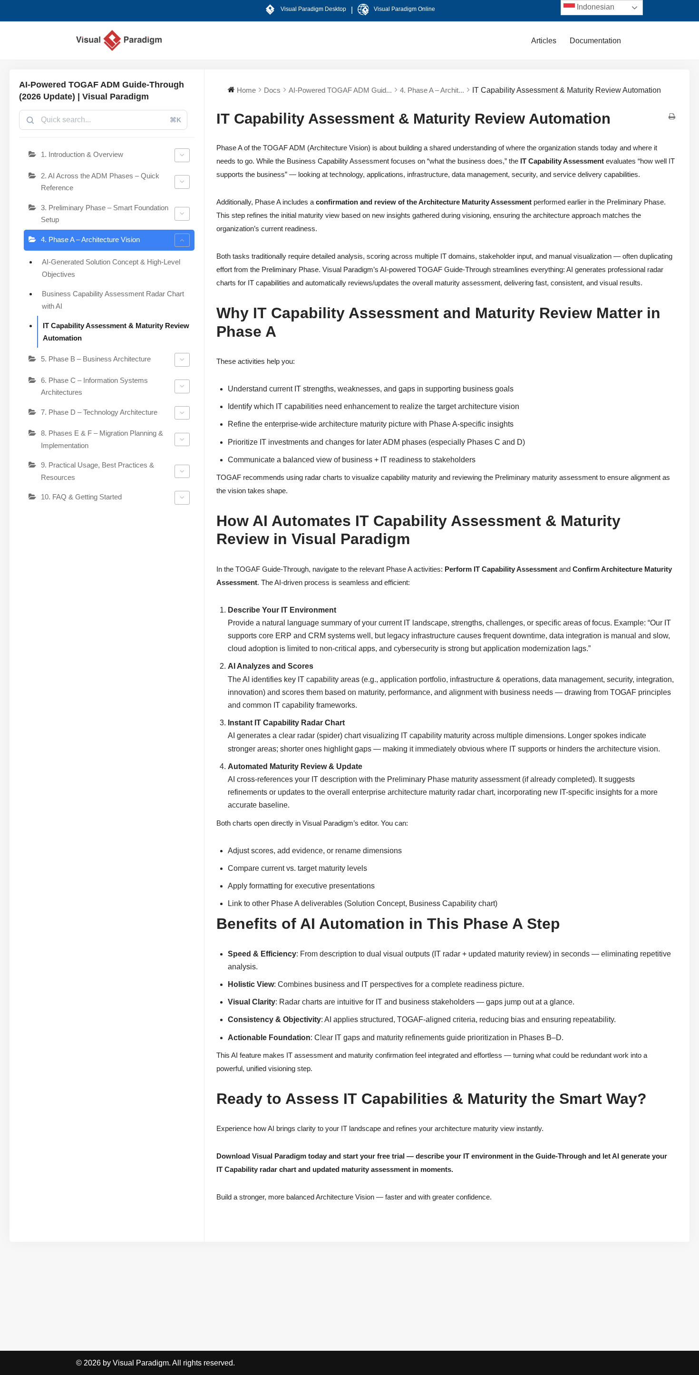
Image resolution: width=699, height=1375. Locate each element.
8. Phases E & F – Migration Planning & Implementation (102, 439)
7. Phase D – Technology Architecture (99, 412)
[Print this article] (672, 117)
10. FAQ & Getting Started (81, 497)
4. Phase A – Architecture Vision (90, 239)
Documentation (595, 41)
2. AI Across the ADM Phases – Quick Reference (100, 182)
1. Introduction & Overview (82, 154)
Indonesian (594, 7)
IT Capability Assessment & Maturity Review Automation (116, 332)
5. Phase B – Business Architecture (96, 359)
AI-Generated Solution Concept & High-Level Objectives (111, 268)
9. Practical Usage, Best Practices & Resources (97, 471)
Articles (543, 41)
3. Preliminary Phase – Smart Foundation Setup (104, 214)
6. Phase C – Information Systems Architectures (94, 386)
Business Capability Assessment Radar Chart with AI (113, 300)
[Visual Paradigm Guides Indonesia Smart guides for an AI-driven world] (119, 40)
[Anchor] (279, 334)
